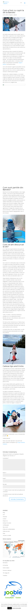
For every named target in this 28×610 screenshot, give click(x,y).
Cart (4, 514)
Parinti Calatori (6, 567)
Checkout (5, 516)
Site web (5, 484)
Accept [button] (9, 608)
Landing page (6, 525)
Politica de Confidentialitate (9, 529)
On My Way (5, 565)
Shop (4, 533)
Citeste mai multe (16, 608)
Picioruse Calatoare (7, 570)
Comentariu (6, 458)
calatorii (15, 14)
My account (5, 527)
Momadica (5, 562)
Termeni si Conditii (7, 535)
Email (4, 478)
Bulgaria (11, 14)
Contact (4, 518)
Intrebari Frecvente (7, 523)
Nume (4, 472)
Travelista (5, 575)
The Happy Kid (6, 573)
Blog (4, 512)
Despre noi (5, 520)
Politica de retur (6, 531)
